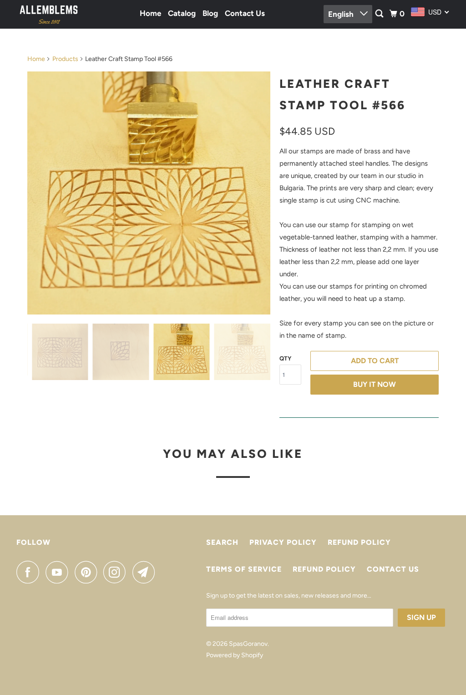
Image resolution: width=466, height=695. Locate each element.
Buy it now (374, 384)
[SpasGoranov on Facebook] (30, 572)
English (341, 14)
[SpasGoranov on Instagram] (117, 572)
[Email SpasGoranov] (146, 572)
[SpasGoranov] (48, 14)
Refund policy (359, 542)
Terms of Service (244, 569)
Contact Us (245, 13)
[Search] (380, 14)
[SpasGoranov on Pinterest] (88, 572)
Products (65, 59)
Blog (210, 13)
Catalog (182, 13)
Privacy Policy (283, 542)
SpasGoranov (248, 644)
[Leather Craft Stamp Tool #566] (245, 193)
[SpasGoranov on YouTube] (59, 572)
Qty (285, 358)
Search (222, 542)
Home (150, 13)
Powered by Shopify (234, 655)
